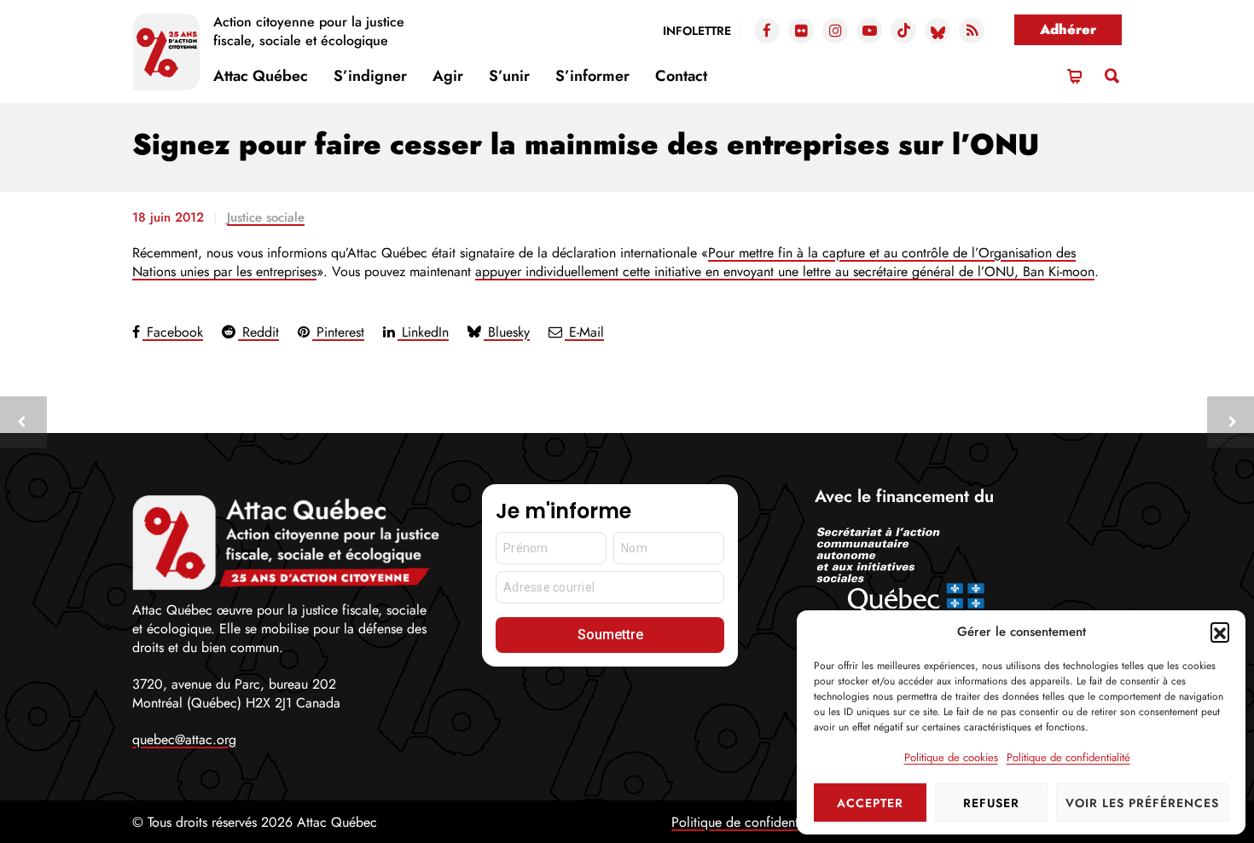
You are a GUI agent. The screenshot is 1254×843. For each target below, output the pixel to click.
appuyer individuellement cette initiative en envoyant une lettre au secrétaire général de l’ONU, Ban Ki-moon (784, 271)
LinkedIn (423, 332)
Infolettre (697, 30)
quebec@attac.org (184, 739)
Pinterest (338, 332)
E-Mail (584, 332)
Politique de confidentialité (1068, 757)
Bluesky (507, 332)
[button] (1219, 631)
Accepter (870, 802)
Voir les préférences (1142, 802)
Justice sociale (266, 217)
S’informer (592, 76)
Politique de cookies (951, 757)
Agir (448, 76)
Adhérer (1068, 29)
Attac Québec (260, 76)
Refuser (991, 802)
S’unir (509, 76)
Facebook (172, 332)
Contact (681, 76)
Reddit (258, 332)
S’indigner (370, 76)
